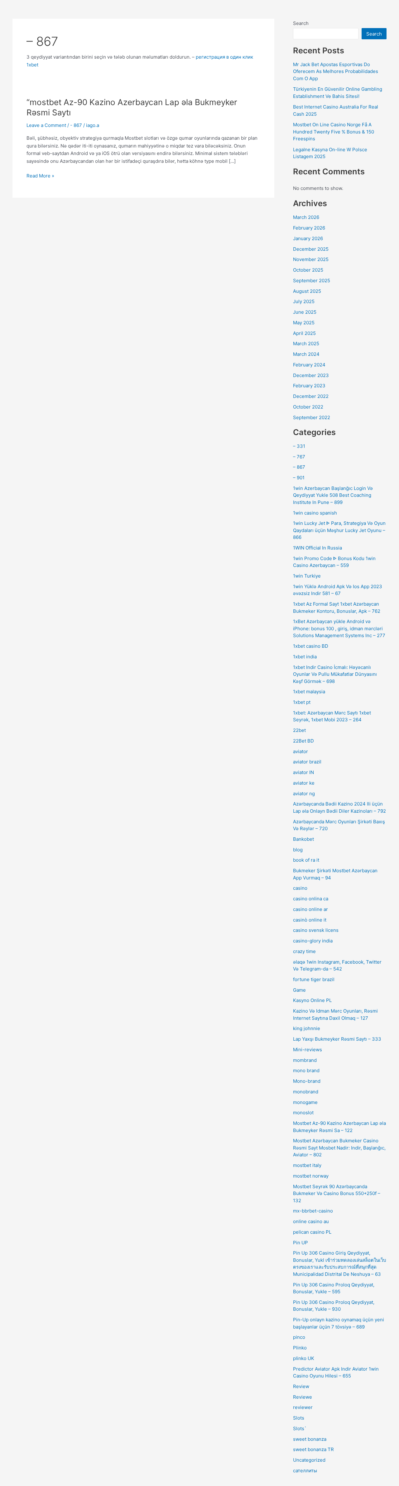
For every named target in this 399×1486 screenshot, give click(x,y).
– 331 (299, 446)
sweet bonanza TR (313, 1449)
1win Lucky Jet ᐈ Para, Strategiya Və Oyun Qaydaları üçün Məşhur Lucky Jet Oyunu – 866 (339, 530)
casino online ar (310, 909)
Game (299, 990)
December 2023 (311, 375)
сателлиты (305, 1471)
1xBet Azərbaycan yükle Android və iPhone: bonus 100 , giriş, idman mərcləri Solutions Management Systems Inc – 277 (339, 628)
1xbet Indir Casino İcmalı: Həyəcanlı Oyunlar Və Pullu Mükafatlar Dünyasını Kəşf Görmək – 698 (335, 674)
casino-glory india (313, 941)
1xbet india (305, 657)
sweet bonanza (309, 1439)
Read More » (40, 175)
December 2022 (311, 396)
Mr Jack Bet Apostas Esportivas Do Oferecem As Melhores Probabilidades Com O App (335, 71)
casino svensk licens (316, 930)
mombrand (305, 1060)
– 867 (299, 467)
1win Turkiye (307, 576)
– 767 (299, 457)
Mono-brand (306, 1081)
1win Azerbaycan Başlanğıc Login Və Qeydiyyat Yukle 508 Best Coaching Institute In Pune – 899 (333, 495)
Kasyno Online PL (312, 1000)
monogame (305, 1102)
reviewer (303, 1407)
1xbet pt (301, 702)
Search (301, 23)
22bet (299, 730)
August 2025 (307, 291)
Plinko (300, 1348)
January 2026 (308, 238)
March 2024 (306, 354)
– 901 (299, 478)
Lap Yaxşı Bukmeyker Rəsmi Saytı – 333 (337, 1039)
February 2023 (309, 386)
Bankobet (303, 839)
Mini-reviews (307, 1050)
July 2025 (304, 301)
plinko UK (303, 1358)
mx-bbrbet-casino (313, 1211)
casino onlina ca (310, 899)
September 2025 (311, 280)
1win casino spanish (315, 513)
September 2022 (311, 417)
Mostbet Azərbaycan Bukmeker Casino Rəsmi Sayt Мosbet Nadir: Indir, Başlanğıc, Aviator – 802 (339, 1148)
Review (301, 1386)
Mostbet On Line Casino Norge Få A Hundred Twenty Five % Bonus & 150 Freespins (333, 132)
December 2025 (311, 249)
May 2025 (304, 323)
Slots (298, 1418)
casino (300, 888)
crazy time (304, 951)
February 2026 (309, 228)
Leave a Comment (46, 125)
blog (298, 850)
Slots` (299, 1428)
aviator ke (304, 783)
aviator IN (303, 772)
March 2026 (306, 217)
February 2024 (309, 365)
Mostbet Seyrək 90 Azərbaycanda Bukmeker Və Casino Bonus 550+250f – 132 (336, 1193)
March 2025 (306, 343)
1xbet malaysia (309, 692)
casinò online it (309, 920)
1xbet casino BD (310, 646)
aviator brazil (307, 762)
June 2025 (304, 312)
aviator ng (304, 793)
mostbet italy (307, 1165)
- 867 (76, 125)
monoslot (303, 1113)
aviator (300, 751)
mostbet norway (311, 1176)
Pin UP (300, 1243)
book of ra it (306, 860)
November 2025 (311, 259)
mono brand (306, 1070)
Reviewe (302, 1397)
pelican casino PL (312, 1232)
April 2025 (304, 333)
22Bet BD (303, 741)
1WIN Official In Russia (317, 548)
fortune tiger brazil (313, 979)
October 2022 (308, 407)
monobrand (305, 1092)
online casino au (311, 1221)
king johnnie (306, 1028)
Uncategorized (309, 1460)
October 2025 (308, 270)
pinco (299, 1337)
